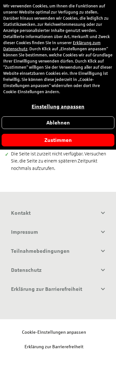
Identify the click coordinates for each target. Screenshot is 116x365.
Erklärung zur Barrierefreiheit (53, 346)
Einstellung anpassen (58, 106)
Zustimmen (58, 140)
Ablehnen (58, 122)
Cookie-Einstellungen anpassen (54, 332)
